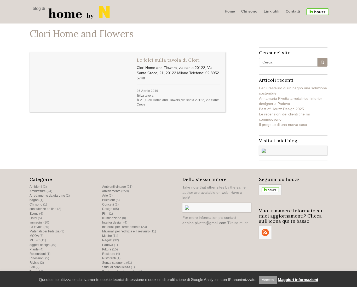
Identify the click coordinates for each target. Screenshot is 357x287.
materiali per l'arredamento (121, 227)
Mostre (107, 236)
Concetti (108, 204)
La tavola (146, 95)
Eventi (34, 213)
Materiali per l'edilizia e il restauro (126, 231)
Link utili (271, 11)
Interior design (112, 222)
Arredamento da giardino (47, 195)
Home (230, 11)
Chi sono (249, 11)
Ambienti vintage (114, 187)
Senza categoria (113, 263)
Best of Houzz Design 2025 (281, 109)
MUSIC (35, 240)
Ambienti (36, 187)
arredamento (111, 191)
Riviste (34, 263)
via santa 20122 (192, 100)
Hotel (33, 218)
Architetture (38, 191)
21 (142, 100)
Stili (32, 267)
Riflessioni (37, 258)
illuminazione (111, 218)
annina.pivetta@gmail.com (204, 223)
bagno (34, 200)
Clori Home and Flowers (162, 100)
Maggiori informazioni (298, 279)
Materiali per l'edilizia (45, 231)
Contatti (293, 11)
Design (107, 209)
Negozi (107, 240)
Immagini (36, 222)
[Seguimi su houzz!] (317, 11)
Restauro (108, 254)
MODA (34, 236)
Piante (34, 249)
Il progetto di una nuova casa (283, 124)
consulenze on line (43, 209)
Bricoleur (108, 200)
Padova (107, 245)
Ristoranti (109, 258)
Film (105, 213)
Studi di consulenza (116, 267)
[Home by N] (80, 12)
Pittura (106, 249)
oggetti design (40, 245)
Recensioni (38, 254)
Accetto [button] (268, 280)
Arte (105, 195)
